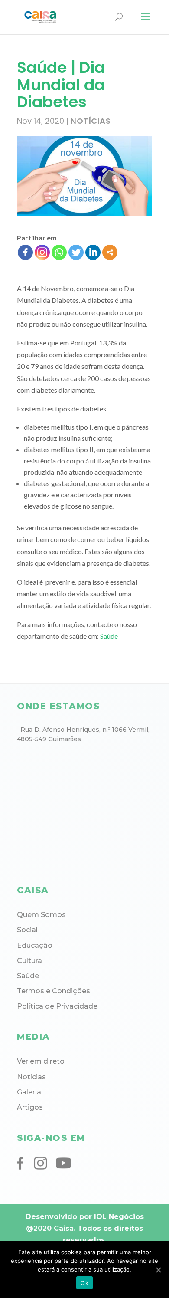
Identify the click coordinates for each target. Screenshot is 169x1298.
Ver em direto (41, 1061)
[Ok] (158, 1269)
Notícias (90, 120)
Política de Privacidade (57, 1006)
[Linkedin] (93, 252)
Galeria (29, 1092)
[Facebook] (25, 252)
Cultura (29, 960)
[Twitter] (76, 252)
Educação (34, 945)
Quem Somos (41, 914)
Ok (84, 1282)
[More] (109, 252)
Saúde (109, 636)
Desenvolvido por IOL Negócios (85, 1217)
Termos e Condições (53, 991)
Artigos (30, 1107)
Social (27, 930)
